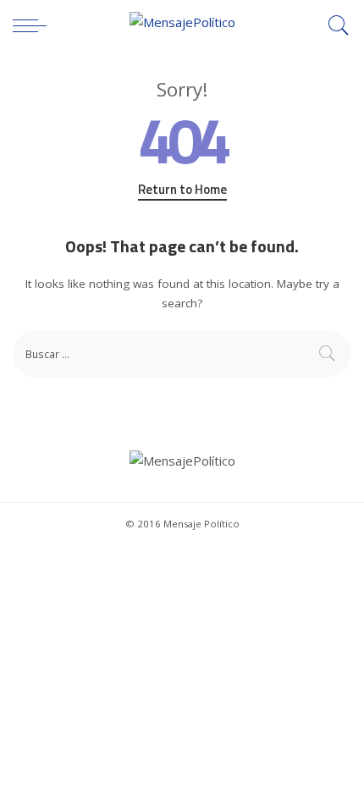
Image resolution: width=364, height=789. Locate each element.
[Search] (334, 25)
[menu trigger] (34, 25)
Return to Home (182, 189)
